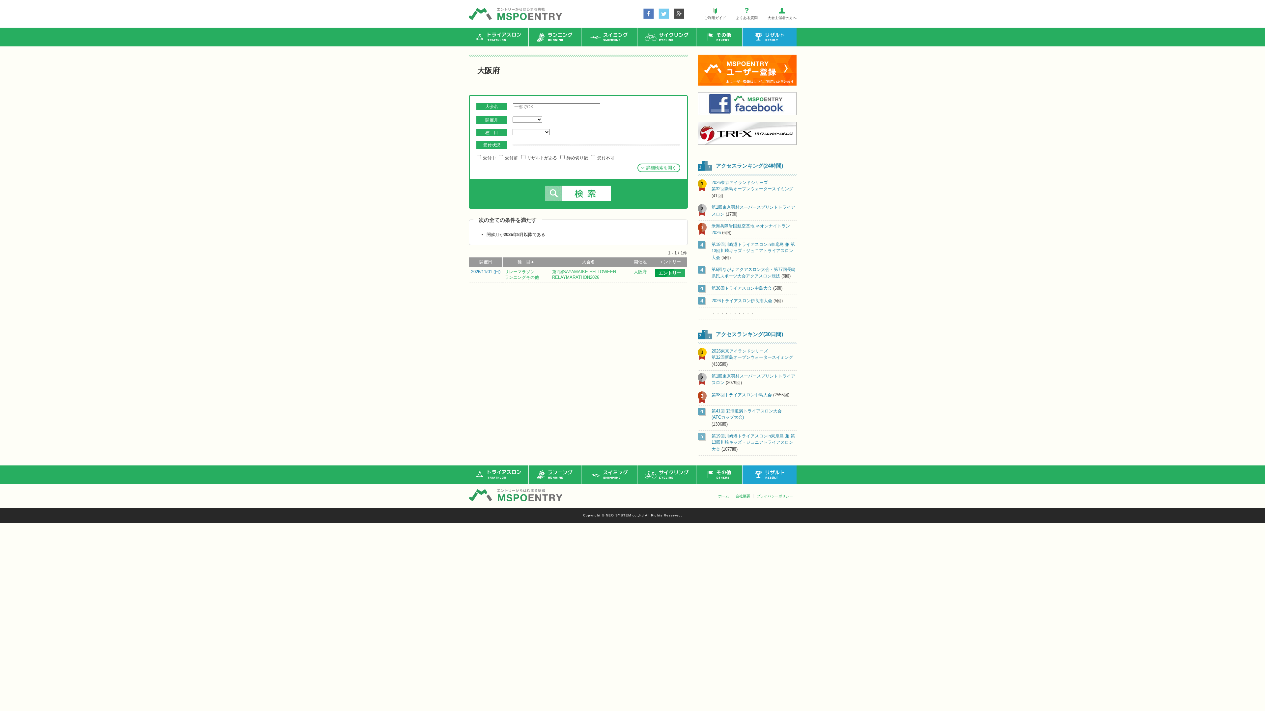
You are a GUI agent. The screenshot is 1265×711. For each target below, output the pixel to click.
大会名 (588, 261)
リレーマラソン (520, 271)
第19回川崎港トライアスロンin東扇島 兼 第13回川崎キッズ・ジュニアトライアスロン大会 (753, 251)
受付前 (511, 157)
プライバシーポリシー (775, 496)
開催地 (640, 261)
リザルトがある (541, 157)
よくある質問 (747, 18)
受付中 (489, 157)
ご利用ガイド (715, 18)
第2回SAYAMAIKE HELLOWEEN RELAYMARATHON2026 (584, 274)
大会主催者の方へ (782, 18)
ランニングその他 (522, 277)
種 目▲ (526, 261)
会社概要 (743, 496)
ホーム (723, 496)
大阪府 (640, 271)
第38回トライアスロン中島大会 (742, 288)
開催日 (485, 261)
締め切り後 (576, 157)
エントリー (670, 261)
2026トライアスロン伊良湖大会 (742, 300)
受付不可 (605, 157)
